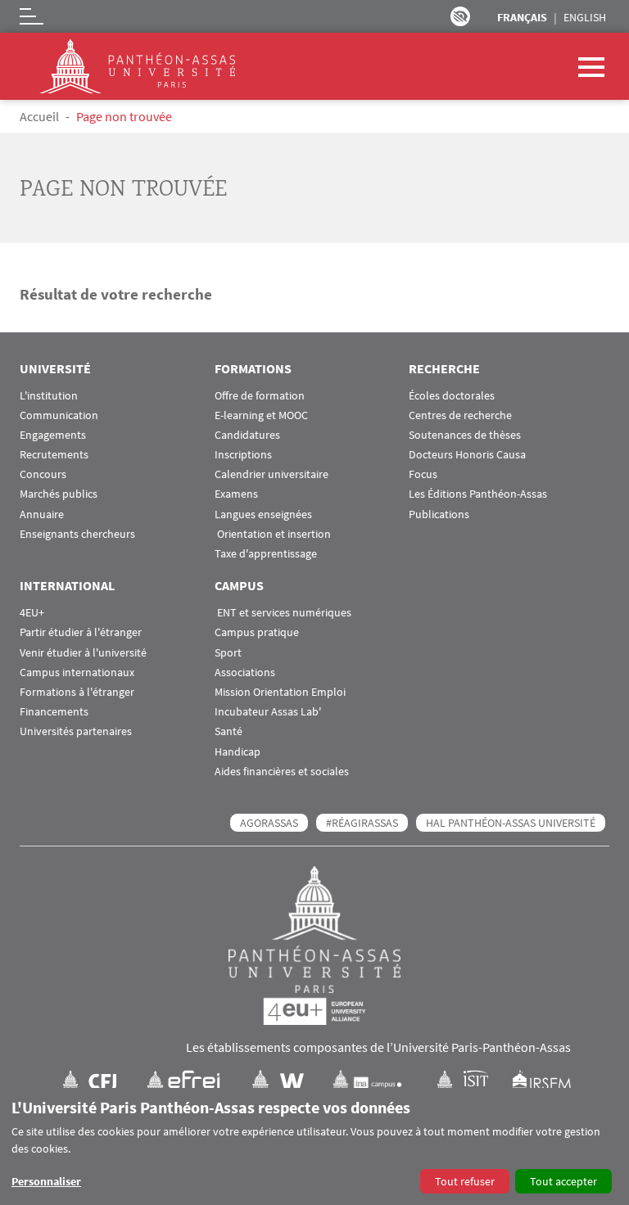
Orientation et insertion (273, 534)
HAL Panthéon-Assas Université (510, 822)
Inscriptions (243, 455)
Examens (236, 494)
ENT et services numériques (283, 613)
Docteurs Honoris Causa (467, 455)
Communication (59, 415)
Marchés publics (58, 494)
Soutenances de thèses (465, 435)
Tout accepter (563, 1181)
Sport (228, 653)
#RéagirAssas (362, 822)
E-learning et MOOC (261, 415)
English (584, 17)
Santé (228, 731)
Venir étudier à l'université (83, 653)
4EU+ (32, 613)
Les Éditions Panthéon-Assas (478, 494)
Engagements (53, 435)
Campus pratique (257, 632)
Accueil (39, 116)
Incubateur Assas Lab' (268, 712)
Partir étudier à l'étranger (81, 632)
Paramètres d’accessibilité (460, 16)
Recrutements (54, 455)
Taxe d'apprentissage (266, 554)
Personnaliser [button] (46, 1181)
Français (522, 17)
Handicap (237, 752)
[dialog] (314, 1146)
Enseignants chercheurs (77, 534)
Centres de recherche (460, 415)
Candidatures (247, 435)
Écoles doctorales (452, 396)
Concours (43, 474)
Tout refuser (465, 1181)
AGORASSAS (269, 822)
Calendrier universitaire (271, 474)
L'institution (49, 396)
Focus (423, 474)
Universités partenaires (76, 731)
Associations (245, 672)
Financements (54, 712)
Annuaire (42, 514)
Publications (439, 514)
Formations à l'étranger (77, 692)
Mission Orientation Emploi (280, 692)
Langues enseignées (263, 514)
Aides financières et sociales (282, 772)
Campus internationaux (77, 672)
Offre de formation (260, 396)
